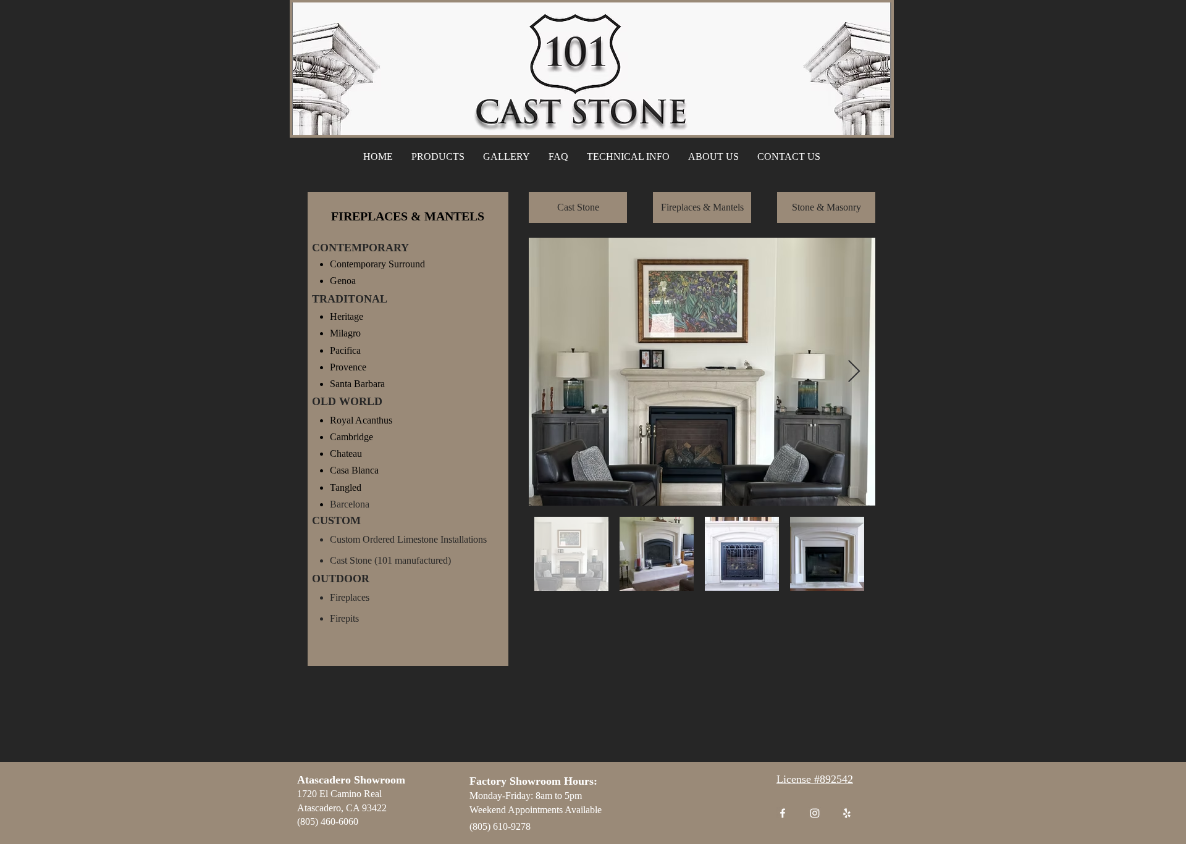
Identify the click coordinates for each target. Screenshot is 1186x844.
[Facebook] (782, 813)
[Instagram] (815, 813)
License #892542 (814, 779)
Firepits (344, 618)
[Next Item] (854, 372)
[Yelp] (847, 813)
